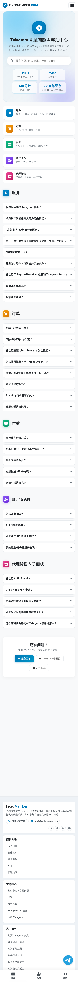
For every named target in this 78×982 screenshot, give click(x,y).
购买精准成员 (15, 955)
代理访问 (12, 872)
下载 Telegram (15, 917)
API (10, 865)
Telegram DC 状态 (17, 910)
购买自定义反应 (16, 968)
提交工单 (26, 658)
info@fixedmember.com (46, 821)
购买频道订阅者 (16, 942)
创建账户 (12, 852)
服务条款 (12, 904)
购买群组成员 (15, 948)
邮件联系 (41, 667)
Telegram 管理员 (51, 658)
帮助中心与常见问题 (18, 890)
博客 (10, 897)
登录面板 (12, 859)
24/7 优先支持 (18, 821)
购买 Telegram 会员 (18, 935)
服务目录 (12, 846)
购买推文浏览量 (16, 962)
